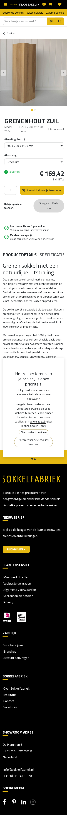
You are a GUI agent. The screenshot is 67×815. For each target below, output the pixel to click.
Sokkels (11, 33)
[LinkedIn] (25, 802)
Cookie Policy (38, 426)
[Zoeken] (59, 21)
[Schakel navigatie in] (6, 4)
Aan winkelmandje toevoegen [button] (44, 190)
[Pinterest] (16, 802)
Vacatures (10, 707)
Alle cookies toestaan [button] (34, 432)
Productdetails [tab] (20, 254)
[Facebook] (7, 802)
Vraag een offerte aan (48, 205)
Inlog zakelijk (29, 4)
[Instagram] (35, 802)
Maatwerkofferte (15, 577)
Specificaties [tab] (53, 254)
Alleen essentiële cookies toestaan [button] (34, 442)
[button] (3, 73)
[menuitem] (13, 12)
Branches (9, 651)
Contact (8, 701)
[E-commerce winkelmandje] (52, 4)
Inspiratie (9, 694)
